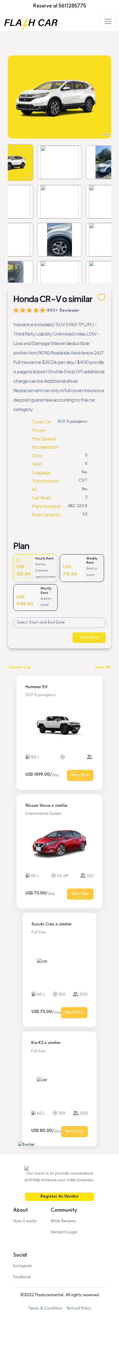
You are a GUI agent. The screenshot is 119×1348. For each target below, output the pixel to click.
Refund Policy (79, 1308)
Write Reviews (63, 1221)
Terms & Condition (45, 1308)
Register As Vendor (59, 1196)
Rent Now (89, 637)
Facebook (22, 1277)
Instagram (22, 1266)
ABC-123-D (77, 506)
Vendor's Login (64, 1232)
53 (84, 514)
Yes (84, 472)
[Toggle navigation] (108, 21)
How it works (25, 1221)
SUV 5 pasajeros (72, 421)
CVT (83, 480)
